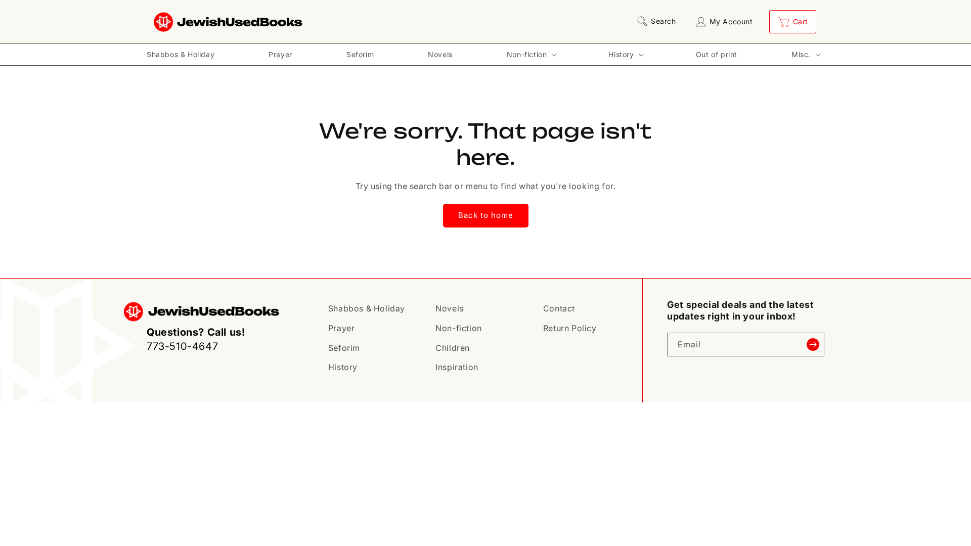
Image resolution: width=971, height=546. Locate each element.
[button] (658, 21)
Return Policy (570, 328)
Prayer (341, 328)
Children (452, 348)
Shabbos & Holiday (366, 308)
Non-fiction (458, 328)
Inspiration (456, 367)
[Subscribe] (813, 344)
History (343, 367)
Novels (449, 308)
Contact (559, 308)
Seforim (344, 348)
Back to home (485, 215)
